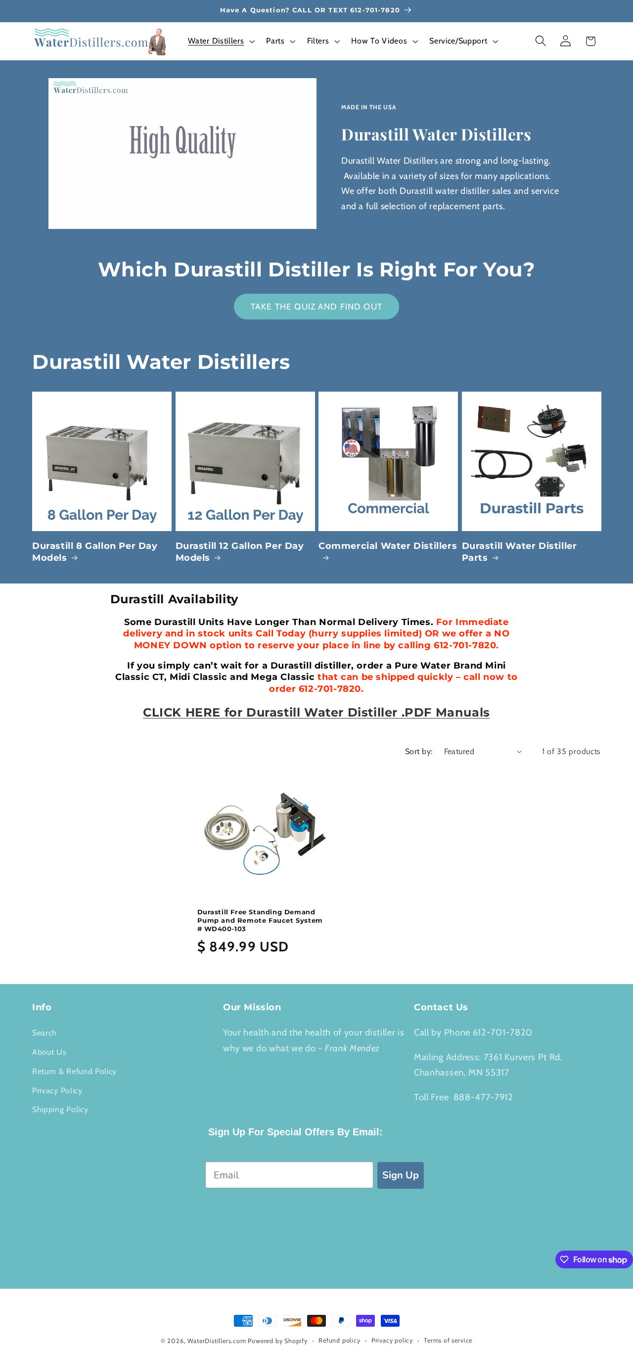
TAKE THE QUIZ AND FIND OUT (316, 306)
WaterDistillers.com (216, 1341)
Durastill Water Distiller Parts (519, 551)
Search (44, 1032)
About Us (49, 1052)
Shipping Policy (60, 1109)
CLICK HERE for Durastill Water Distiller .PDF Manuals (316, 712)
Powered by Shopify (278, 1341)
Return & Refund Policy (74, 1071)
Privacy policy (392, 1340)
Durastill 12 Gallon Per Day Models (240, 551)
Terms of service (448, 1340)
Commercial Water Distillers (387, 545)
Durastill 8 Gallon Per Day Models (95, 551)
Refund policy (339, 1340)
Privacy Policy (57, 1090)
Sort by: (419, 751)
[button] (220, 41)
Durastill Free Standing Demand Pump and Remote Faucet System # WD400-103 (260, 920)
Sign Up (400, 1175)
